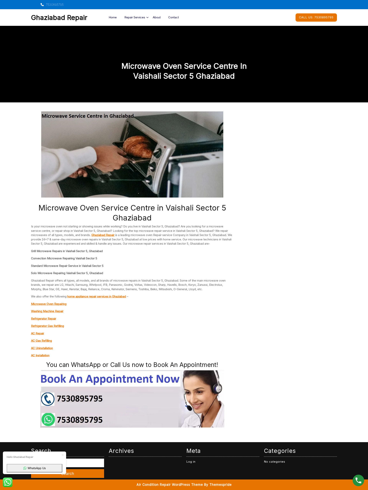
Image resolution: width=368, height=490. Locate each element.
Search (67, 473)
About (157, 17)
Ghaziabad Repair (59, 17)
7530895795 (54, 5)
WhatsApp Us (37, 468)
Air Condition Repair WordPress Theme (169, 485)
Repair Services (134, 17)
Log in (191, 461)
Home (113, 17)
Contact (173, 17)
